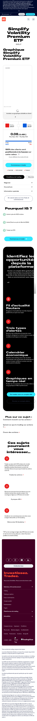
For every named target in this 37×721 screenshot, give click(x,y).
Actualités (7, 616)
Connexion (21, 14)
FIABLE (28, 170)
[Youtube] (22, 560)
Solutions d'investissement (12, 587)
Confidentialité (24, 630)
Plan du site (7, 630)
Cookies (6, 633)
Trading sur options (8, 594)
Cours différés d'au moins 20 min (18, 157)
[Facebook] (9, 560)
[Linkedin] (28, 560)
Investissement (7, 604)
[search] (28, 19)
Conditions (23, 626)
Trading (5, 590)
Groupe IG (25, 633)
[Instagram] (15, 560)
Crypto (5, 608)
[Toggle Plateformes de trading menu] (32, 611)
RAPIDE (10, 170)
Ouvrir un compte (30, 14)
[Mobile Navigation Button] (33, 19)
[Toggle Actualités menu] (32, 616)
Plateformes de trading (11, 611)
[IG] (4, 19)
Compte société (8, 601)
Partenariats (12, 633)
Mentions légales (15, 630)
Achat (29, 125)
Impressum (16, 626)
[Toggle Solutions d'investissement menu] (32, 587)
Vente (12, 125)
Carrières (19, 633)
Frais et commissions (9, 597)
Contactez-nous (11, 566)
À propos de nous (8, 626)
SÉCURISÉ (19, 170)
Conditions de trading (13, 177)
